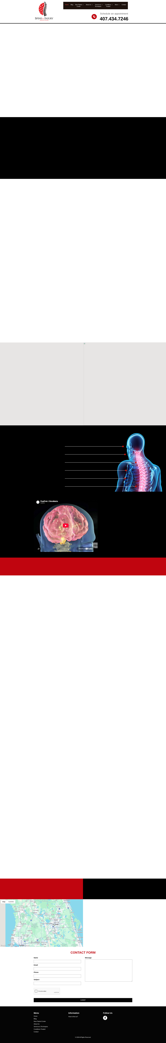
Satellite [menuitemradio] (11, 902)
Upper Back (49, 454)
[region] (41, 923)
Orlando (83, 253)
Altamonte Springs (99, 253)
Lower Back (48, 478)
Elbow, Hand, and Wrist (49, 486)
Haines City (116, 253)
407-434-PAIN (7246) (108, 301)
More (116, 4)
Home (67, 4)
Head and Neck (48, 446)
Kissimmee (45, 257)
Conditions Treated (108, 5)
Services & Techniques (98, 5)
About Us (88, 4)
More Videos (117, 531)
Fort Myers (65, 257)
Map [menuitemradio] (3, 902)
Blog (72, 4)
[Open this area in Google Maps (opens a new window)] (3, 946)
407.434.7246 (114, 18)
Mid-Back (49, 470)
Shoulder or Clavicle (49, 462)
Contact (124, 4)
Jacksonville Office (109, 806)
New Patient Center (78, 5)
